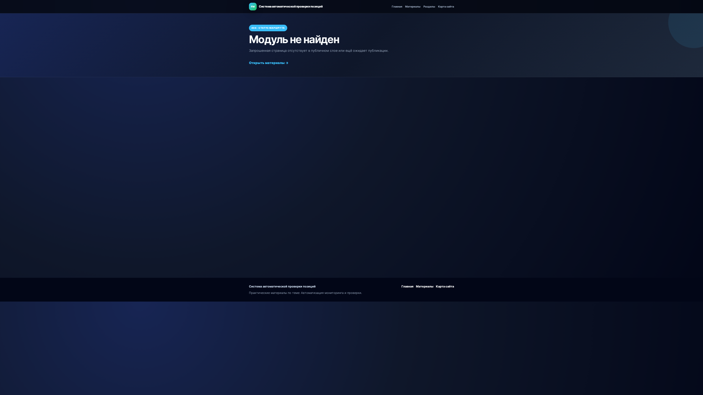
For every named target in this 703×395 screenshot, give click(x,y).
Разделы (429, 6)
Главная (397, 6)
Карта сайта (446, 6)
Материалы (413, 6)
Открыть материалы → (269, 63)
